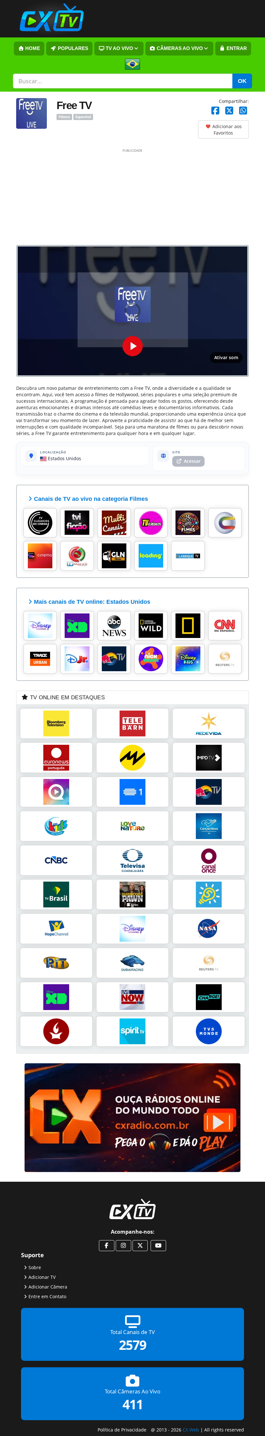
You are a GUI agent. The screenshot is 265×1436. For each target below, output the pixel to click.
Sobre (34, 1267)
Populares (72, 48)
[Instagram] (123, 1245)
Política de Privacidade (122, 1429)
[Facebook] (215, 111)
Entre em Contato (47, 1296)
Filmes (64, 117)
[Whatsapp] (243, 111)
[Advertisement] (132, 196)
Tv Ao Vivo (118, 48)
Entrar (236, 48)
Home (32, 48)
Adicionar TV (42, 1277)
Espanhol (83, 117)
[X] (229, 111)
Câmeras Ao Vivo (179, 48)
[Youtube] (158, 1245)
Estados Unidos (64, 458)
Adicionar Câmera (47, 1286)
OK (242, 81)
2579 (132, 1345)
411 (132, 1404)
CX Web (191, 1429)
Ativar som (226, 357)
